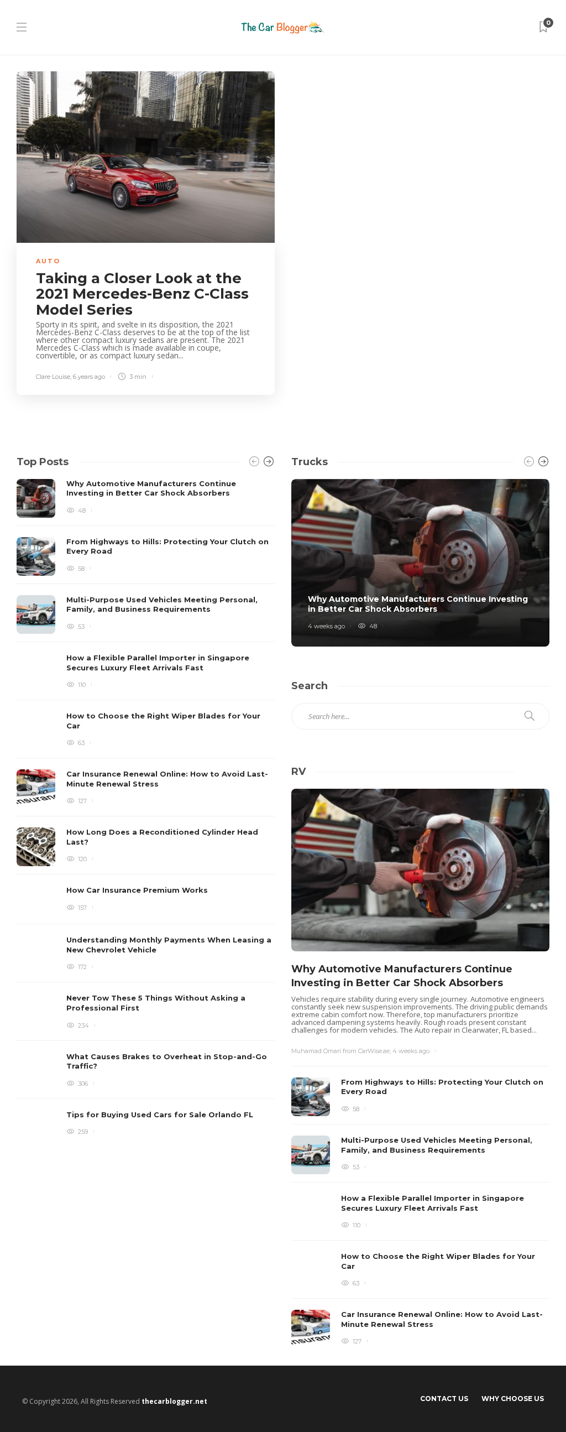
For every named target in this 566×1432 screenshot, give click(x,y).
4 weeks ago (326, 626)
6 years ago (89, 377)
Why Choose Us (512, 1398)
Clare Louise (53, 377)
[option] (146, 814)
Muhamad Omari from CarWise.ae (340, 1051)
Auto (48, 261)
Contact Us (444, 1398)
